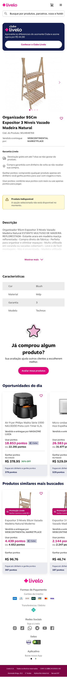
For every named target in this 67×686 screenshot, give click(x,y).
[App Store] (31, 659)
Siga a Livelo (33, 623)
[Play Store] (36, 659)
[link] (9, 4)
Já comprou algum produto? (34, 348)
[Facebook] (52, 628)
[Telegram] (37, 628)
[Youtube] (44, 628)
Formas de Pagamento (33, 589)
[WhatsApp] (29, 628)
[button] (52, 5)
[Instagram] (14, 628)
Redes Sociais (33, 619)
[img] (36, 642)
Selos (33, 636)
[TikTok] (22, 628)
